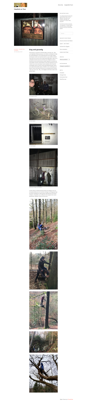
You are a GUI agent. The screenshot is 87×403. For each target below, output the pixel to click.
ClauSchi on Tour (20, 9)
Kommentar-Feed (63, 77)
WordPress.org (63, 79)
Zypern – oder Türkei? (64, 43)
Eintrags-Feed (63, 74)
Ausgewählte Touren (68, 4)
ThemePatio (70, 399)
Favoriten (22, 49)
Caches (16, 49)
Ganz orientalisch (63, 49)
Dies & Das (60, 4)
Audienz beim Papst (64, 52)
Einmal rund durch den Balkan (66, 40)
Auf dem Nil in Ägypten (64, 46)
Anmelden (62, 72)
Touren (16, 50)
